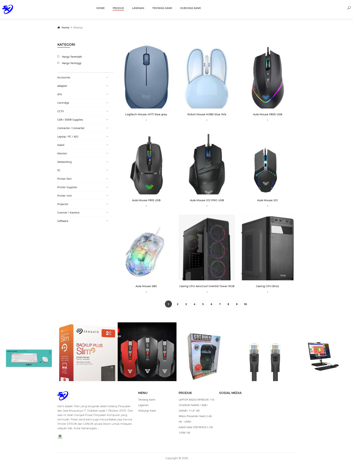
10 (245, 304)
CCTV (60, 111)
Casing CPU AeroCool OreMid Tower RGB (206, 286)
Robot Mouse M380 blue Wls (206, 114)
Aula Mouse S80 (146, 286)
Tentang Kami (162, 8)
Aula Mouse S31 (267, 200)
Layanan (138, 8)
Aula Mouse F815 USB (146, 200)
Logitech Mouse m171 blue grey (146, 114)
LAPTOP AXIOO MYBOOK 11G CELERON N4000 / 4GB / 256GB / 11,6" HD (196, 405)
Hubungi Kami (190, 8)
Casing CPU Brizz (267, 286)
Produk (118, 8)
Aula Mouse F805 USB (267, 114)
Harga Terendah (72, 56)
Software (62, 221)
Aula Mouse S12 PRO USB (207, 200)
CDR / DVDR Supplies (70, 119)
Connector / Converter (71, 128)
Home (100, 8)
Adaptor (62, 86)
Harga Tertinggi (71, 63)
